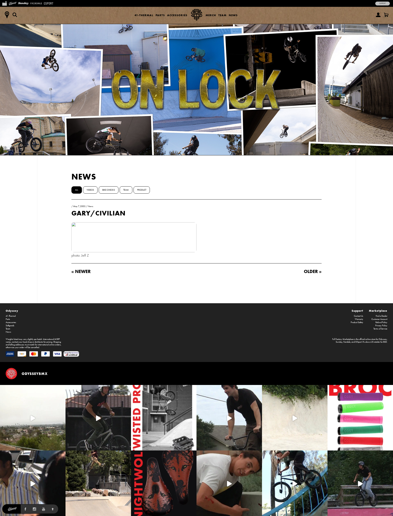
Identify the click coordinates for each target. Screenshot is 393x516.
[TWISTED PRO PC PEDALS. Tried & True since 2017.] (163, 417)
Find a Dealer (381, 316)
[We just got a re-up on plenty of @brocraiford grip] (360, 417)
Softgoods (10, 325)
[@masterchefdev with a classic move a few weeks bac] (98, 483)
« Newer (81, 271)
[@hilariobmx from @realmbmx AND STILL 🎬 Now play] (33, 483)
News (233, 15)
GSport (358, 342)
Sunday (339, 342)
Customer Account (379, 319)
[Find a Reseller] (6, 14)
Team (222, 15)
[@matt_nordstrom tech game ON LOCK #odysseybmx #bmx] (229, 417)
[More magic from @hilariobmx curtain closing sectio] (229, 483)
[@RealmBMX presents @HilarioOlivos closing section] (295, 483)
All (76, 190)
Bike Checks (108, 190)
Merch (211, 15)
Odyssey (12, 310)
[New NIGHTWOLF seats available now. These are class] (163, 483)
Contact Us (358, 316)
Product (141, 190)
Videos (90, 190)
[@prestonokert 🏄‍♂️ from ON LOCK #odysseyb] (33, 417)
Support (382, 3)
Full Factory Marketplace (343, 339)
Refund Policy (381, 322)
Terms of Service (380, 328)
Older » (313, 271)
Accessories (177, 15)
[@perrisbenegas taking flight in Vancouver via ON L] (360, 483)
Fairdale (346, 342)
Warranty (359, 319)
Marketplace (378, 310)
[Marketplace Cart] (386, 14)
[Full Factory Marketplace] (4, 3)
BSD (385, 342)
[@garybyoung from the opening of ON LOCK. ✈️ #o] (98, 417)
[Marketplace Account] (378, 14)
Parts (160, 15)
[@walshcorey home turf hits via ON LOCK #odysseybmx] (295, 417)
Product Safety (357, 322)
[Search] (14, 14)
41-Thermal (144, 15)
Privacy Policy (381, 325)
